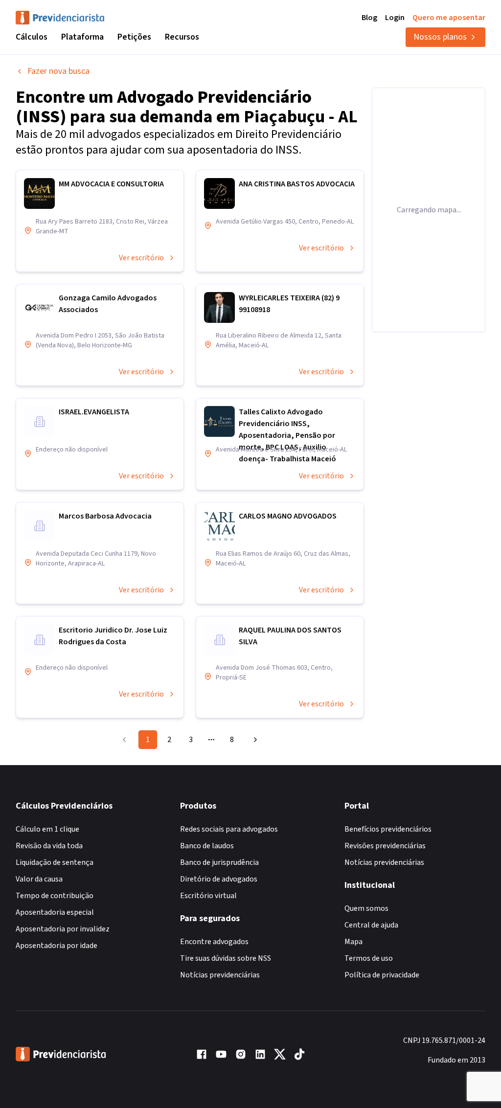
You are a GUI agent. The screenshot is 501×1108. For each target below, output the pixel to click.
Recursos (182, 37)
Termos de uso (368, 958)
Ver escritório (141, 257)
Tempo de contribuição (54, 895)
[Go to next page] (254, 739)
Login (395, 17)
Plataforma (82, 37)
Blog (369, 17)
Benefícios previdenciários (388, 829)
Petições (134, 37)
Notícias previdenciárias (220, 975)
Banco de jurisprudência (219, 862)
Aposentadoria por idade (56, 945)
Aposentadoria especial (55, 912)
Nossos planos (440, 37)
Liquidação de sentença (54, 862)
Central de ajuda (371, 925)
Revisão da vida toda (49, 845)
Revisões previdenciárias (385, 845)
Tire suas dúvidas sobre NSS (225, 958)
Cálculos (31, 37)
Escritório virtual (208, 895)
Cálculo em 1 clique (47, 829)
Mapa (353, 941)
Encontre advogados (214, 941)
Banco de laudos (207, 845)
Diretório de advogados (218, 879)
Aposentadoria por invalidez (63, 929)
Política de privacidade (381, 975)
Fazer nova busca (58, 71)
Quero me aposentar (448, 17)
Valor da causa (39, 879)
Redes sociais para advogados (229, 829)
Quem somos (366, 908)
